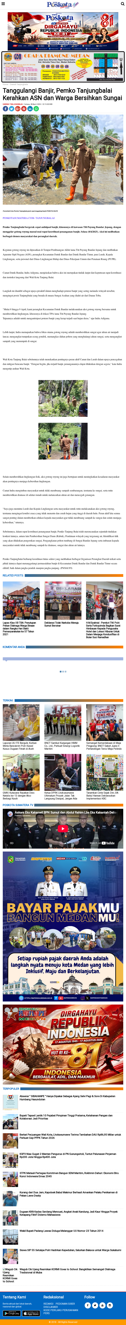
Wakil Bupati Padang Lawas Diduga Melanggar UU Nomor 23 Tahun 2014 (61, 1230)
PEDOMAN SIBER (65, 1303)
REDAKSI (48, 1303)
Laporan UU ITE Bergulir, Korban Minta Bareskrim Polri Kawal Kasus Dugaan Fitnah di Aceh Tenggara (20, 747)
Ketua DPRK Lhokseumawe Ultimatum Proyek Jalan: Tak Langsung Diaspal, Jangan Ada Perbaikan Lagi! (60, 797)
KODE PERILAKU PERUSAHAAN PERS (60, 1312)
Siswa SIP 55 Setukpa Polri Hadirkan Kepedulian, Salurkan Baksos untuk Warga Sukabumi (70, 1250)
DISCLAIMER (50, 1307)
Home (5, 84)
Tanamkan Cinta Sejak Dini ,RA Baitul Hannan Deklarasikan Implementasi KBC (102, 795)
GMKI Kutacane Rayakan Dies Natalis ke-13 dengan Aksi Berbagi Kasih (18, 795)
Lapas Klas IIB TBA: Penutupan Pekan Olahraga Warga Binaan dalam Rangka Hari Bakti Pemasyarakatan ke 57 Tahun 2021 (19, 628)
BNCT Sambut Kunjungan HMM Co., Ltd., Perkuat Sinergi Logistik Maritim (62, 746)
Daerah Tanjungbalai (19, 84)
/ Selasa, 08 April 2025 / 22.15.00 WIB (37, 104)
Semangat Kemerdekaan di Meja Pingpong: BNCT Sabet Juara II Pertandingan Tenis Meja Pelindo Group (104, 747)
